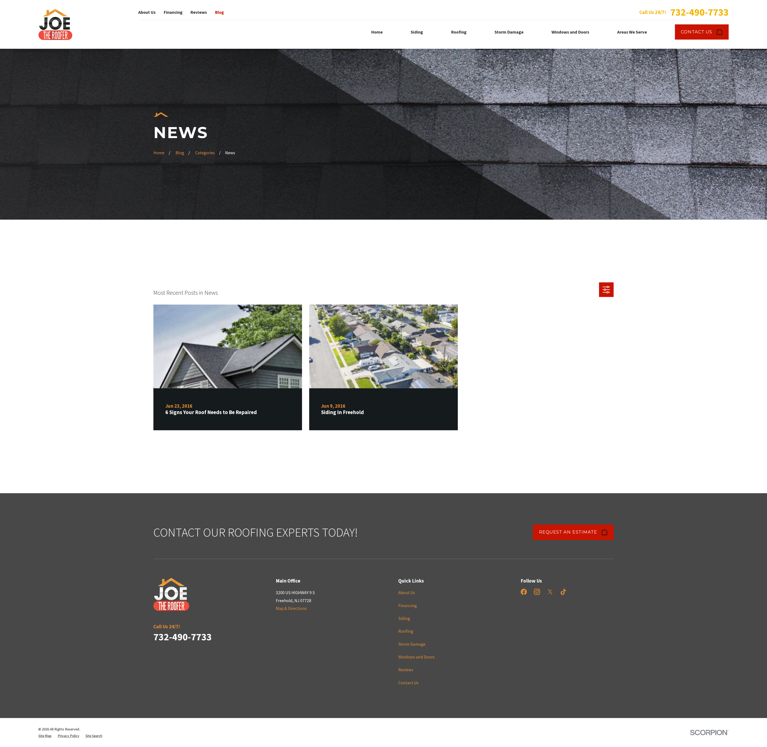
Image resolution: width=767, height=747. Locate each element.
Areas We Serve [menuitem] (632, 32)
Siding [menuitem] (417, 32)
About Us (147, 12)
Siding (404, 618)
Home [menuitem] (377, 32)
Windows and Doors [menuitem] (570, 32)
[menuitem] (45, 736)
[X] (550, 592)
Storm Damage (411, 644)
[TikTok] (563, 592)
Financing (173, 12)
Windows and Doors (416, 657)
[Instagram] (537, 592)
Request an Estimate (568, 532)
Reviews (198, 12)
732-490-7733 (699, 12)
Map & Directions (291, 608)
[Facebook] (524, 592)
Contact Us (696, 32)
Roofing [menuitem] (459, 32)
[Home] (55, 24)
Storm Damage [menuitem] (509, 32)
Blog (219, 12)
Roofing (405, 631)
